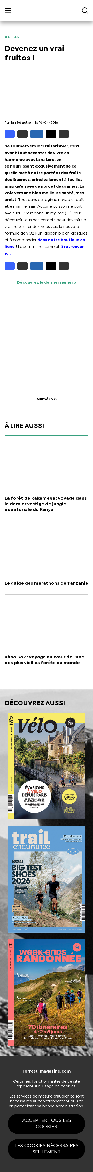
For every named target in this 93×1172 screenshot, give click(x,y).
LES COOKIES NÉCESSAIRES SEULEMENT (47, 1149)
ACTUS (12, 37)
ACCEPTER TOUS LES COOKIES (46, 1123)
